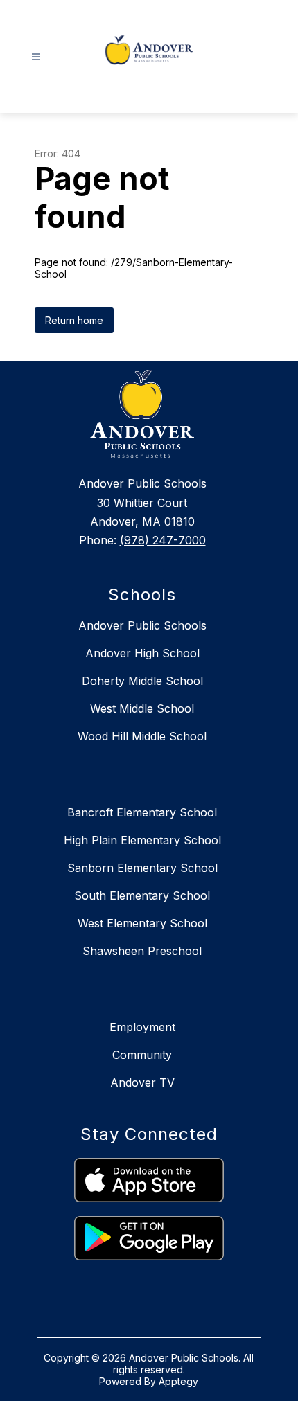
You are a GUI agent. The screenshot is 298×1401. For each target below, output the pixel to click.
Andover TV (142, 1082)
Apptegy (178, 1381)
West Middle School (142, 708)
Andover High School (142, 653)
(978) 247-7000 (163, 540)
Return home (74, 320)
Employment (142, 1027)
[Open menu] (36, 57)
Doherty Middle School (142, 681)
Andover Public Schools (142, 625)
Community (142, 1055)
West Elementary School (142, 923)
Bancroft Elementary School (142, 812)
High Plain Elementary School (142, 840)
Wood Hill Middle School (142, 736)
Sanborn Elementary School (142, 868)
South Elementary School (142, 895)
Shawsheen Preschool (142, 951)
